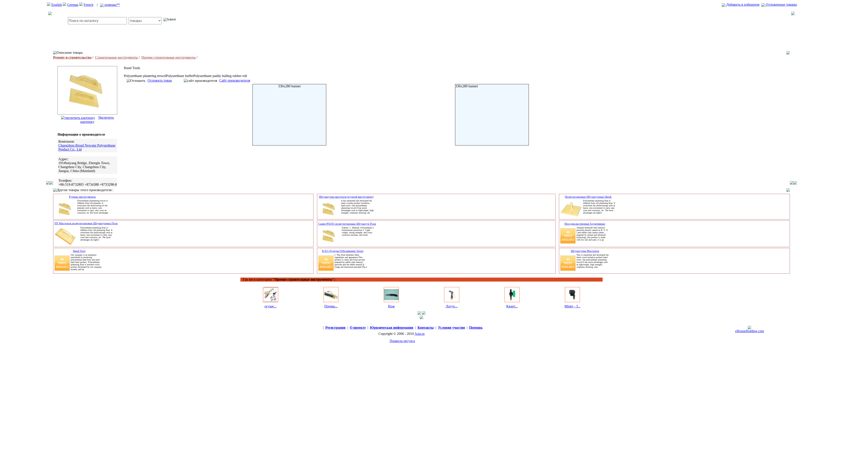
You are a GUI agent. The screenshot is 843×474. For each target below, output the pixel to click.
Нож (391, 306)
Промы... (331, 306)
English (56, 5)
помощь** (112, 5)
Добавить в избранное (742, 4)
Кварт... (512, 306)
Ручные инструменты (82, 196)
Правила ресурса (402, 341)
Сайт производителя (234, 80)
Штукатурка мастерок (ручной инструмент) (346, 196)
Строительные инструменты (116, 57)
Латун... (452, 306)
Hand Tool (79, 251)
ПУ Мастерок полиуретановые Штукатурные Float (86, 223)
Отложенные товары (781, 4)
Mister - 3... (572, 306)
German (72, 5)
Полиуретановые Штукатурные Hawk (588, 196)
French (88, 5)
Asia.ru (419, 334)
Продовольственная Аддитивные (584, 223)
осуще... (270, 306)
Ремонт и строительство (72, 57)
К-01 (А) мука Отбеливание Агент (343, 251)
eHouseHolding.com (749, 331)
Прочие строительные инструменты (168, 57)
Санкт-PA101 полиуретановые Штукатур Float (347, 223)
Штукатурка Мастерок (585, 251)
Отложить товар (160, 80)
